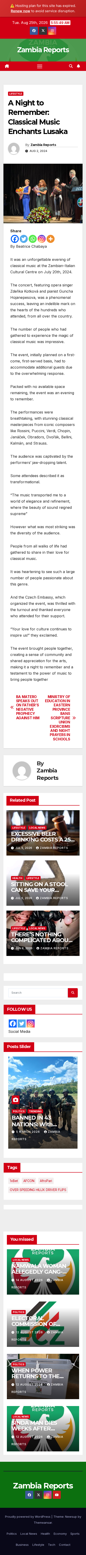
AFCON (28, 1181)
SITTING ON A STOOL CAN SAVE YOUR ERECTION (39, 890)
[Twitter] (24, 239)
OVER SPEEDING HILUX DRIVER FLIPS (38, 1190)
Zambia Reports (43, 50)
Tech (51, 1544)
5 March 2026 (28, 1131)
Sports (75, 1533)
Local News (37, 827)
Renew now (20, 11)
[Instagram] (42, 239)
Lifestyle (15, 93)
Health (17, 878)
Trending (35, 1111)
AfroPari (46, 1181)
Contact (64, 1544)
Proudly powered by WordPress (28, 1516)
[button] (71, 66)
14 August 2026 (30, 1280)
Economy (60, 1533)
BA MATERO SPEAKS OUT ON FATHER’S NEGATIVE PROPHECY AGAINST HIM (27, 707)
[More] (51, 239)
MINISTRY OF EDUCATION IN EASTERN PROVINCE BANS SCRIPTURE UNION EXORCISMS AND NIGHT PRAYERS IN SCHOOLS (57, 718)
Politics (19, 1111)
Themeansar (43, 1522)
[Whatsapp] (33, 239)
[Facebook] (15, 239)
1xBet (14, 1181)
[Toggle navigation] (40, 66)
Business (22, 1544)
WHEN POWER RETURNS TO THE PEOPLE (35, 1376)
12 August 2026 (30, 1332)
